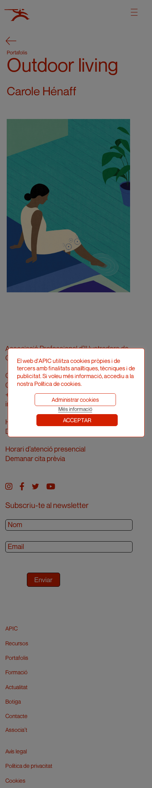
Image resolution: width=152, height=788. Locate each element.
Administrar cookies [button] (75, 399)
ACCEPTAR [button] (77, 420)
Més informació (75, 409)
